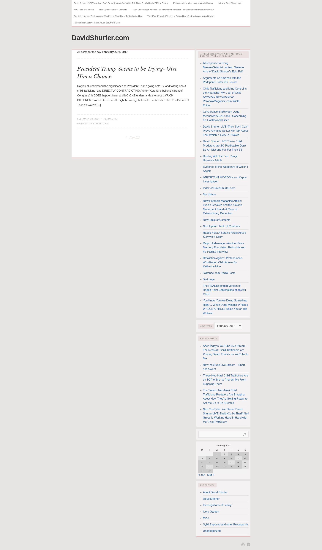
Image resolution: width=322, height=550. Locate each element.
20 (202, 466)
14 (209, 462)
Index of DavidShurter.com (230, 3)
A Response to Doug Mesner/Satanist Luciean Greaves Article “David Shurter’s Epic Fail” (223, 67)
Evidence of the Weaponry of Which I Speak (193, 3)
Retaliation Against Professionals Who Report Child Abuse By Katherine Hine (108, 16)
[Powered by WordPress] (243, 544)
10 (231, 458)
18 (238, 462)
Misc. (206, 517)
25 (238, 466)
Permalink (110, 119)
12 (245, 458)
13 (202, 462)
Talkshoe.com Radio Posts (219, 272)
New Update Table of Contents (113, 10)
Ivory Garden (211, 511)
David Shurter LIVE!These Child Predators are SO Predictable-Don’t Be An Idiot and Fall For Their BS (224, 145)
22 (217, 466)
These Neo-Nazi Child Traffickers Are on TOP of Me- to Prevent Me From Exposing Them (225, 379)
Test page (209, 279)
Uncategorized (98, 124)
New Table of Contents (84, 10)
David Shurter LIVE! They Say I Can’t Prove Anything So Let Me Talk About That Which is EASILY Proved (121, 3)
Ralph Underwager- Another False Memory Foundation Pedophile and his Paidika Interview (173, 10)
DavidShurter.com (100, 38)
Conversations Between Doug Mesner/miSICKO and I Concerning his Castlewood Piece (224, 116)
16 (224, 462)
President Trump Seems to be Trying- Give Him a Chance (127, 72)
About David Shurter (215, 492)
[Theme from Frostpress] (248, 544)
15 (217, 462)
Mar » (210, 474)
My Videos (209, 194)
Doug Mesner (211, 498)
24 (231, 466)
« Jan (201, 474)
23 (224, 466)
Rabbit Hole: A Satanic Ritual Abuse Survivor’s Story (97, 23)
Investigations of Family (217, 505)
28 (209, 471)
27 (202, 471)
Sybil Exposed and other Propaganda (225, 524)
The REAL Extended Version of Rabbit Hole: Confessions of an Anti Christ (180, 16)
